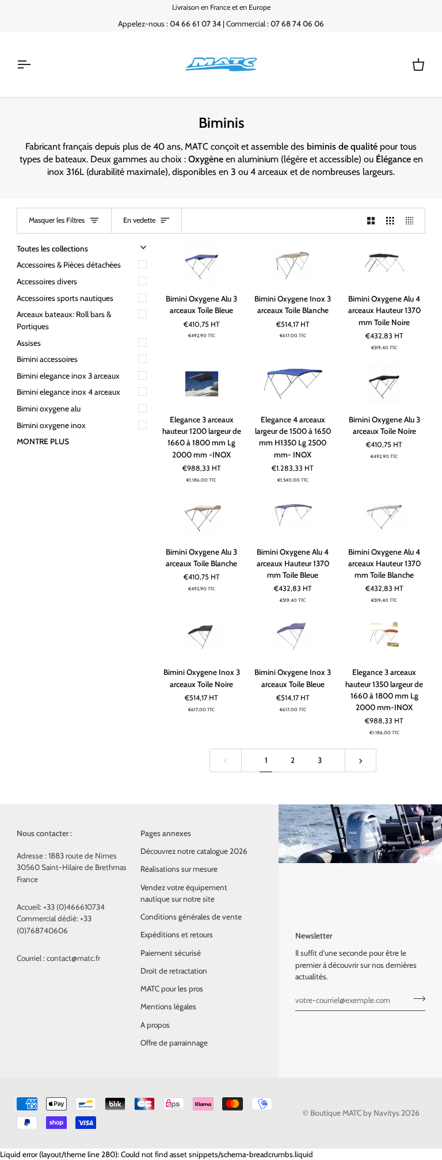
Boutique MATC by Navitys (354, 1112)
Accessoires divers (47, 281)
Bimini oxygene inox (51, 425)
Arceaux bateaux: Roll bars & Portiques (64, 320)
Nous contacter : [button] (44, 833)
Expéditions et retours (176, 934)
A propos (155, 1024)
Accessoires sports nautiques (65, 298)
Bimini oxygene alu (49, 408)
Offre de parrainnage (174, 1042)
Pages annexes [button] (165, 833)
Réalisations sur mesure (179, 868)
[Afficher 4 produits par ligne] (412, 220)
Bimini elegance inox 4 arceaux (68, 391)
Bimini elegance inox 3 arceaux (68, 375)
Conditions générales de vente (191, 916)
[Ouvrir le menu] (34, 64)
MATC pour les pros (171, 988)
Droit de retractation (173, 970)
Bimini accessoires (47, 359)
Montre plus (43, 441)
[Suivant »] (361, 760)
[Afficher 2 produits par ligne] (371, 220)
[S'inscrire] (415, 998)
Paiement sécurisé (170, 952)
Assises (29, 343)
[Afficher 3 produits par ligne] (390, 220)
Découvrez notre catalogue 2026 (193, 851)
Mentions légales (168, 1006)
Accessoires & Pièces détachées (69, 264)
